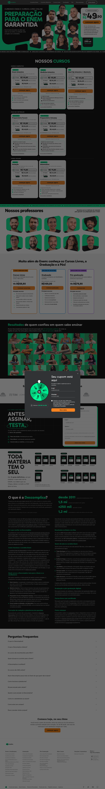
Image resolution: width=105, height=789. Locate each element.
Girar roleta (63, 410)
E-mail (53, 388)
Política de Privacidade (60, 406)
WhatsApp (54, 394)
